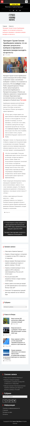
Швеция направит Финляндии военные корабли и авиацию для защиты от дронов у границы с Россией (15, 263)
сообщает (18, 83)
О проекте (5, 410)
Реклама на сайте (7, 412)
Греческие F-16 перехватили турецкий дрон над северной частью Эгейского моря (15, 292)
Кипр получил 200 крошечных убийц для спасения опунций (17, 320)
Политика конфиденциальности (11, 408)
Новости (8, 212)
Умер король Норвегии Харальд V (14, 6)
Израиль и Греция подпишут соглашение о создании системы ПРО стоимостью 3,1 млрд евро (16, 256)
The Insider (23, 100)
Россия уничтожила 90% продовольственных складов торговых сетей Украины (15, 279)
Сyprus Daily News (17, 421)
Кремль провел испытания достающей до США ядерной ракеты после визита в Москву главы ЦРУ (15, 285)
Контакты (5, 414)
